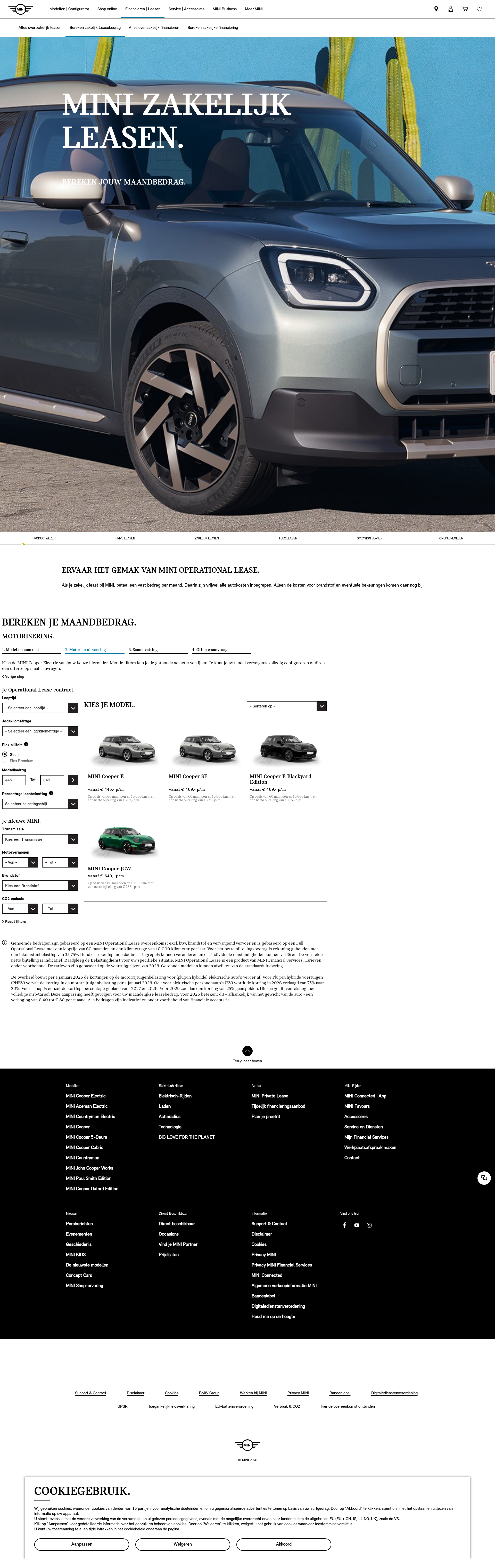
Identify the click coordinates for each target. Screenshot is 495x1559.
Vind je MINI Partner (178, 1245)
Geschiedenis (79, 1245)
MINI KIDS (76, 1255)
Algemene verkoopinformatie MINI (284, 1286)
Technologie (170, 1127)
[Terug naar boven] (247, 1051)
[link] (436, 9)
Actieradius (169, 1117)
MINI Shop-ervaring (84, 1286)
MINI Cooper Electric (86, 1096)
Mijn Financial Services (366, 1137)
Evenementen (79, 1234)
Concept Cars (79, 1275)
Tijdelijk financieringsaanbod (278, 1106)
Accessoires (356, 1117)
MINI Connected (267, 1275)
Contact (352, 1158)
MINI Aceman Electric (87, 1106)
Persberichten (79, 1224)
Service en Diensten (363, 1127)
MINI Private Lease (270, 1096)
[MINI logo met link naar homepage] (247, 1445)
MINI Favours (357, 1106)
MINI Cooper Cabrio (84, 1148)
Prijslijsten (169, 1255)
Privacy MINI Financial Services (282, 1265)
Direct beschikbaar (177, 1224)
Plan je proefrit (266, 1117)
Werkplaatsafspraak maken (370, 1148)
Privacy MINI (264, 1255)
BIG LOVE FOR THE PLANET (186, 1137)
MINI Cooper (78, 1127)
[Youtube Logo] (357, 1225)
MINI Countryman (82, 1158)
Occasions (169, 1234)
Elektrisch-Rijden (175, 1096)
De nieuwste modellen (87, 1265)
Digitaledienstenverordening (278, 1306)
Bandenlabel (263, 1296)
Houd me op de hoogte (273, 1317)
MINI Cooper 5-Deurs (86, 1137)
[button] (450, 9)
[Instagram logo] (369, 1225)
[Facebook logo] (344, 1225)
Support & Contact (269, 1224)
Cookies (259, 1245)
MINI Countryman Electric (90, 1117)
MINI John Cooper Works (89, 1168)
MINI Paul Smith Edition (88, 1179)
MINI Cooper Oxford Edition (92, 1189)
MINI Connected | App (365, 1096)
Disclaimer (262, 1234)
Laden (165, 1106)
